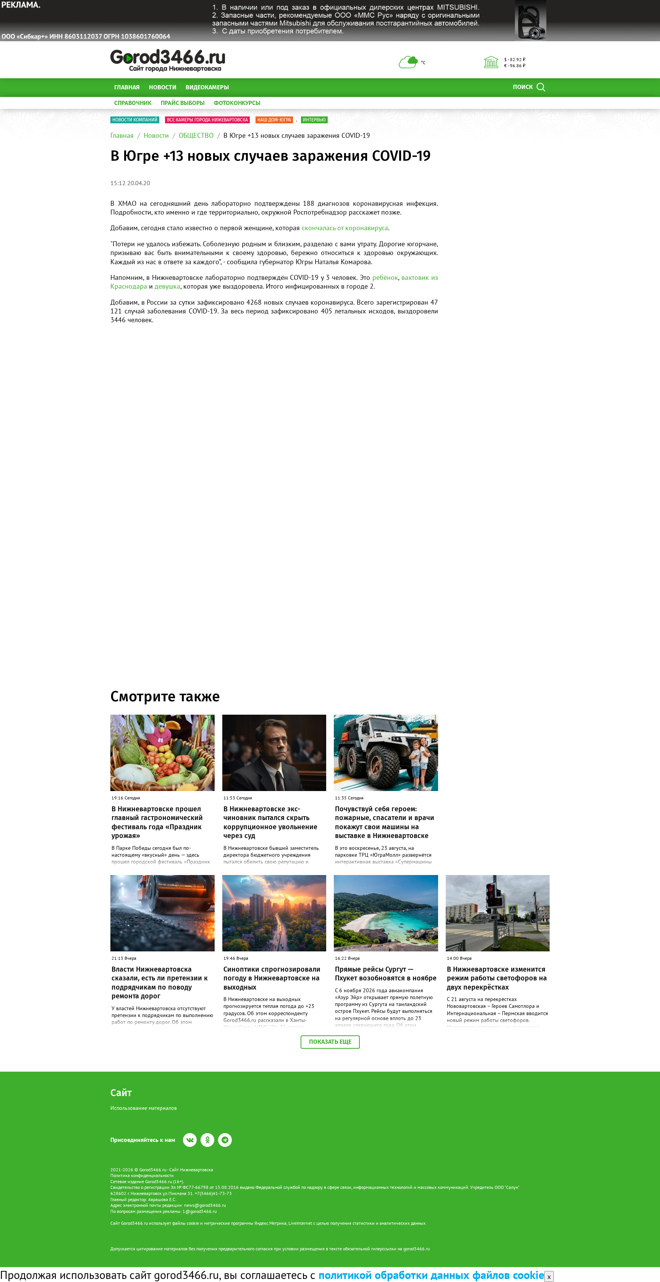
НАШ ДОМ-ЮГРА (274, 120)
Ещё (244, 87)
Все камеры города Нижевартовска (207, 120)
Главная (127, 87)
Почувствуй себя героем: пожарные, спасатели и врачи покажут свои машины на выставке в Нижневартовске (384, 822)
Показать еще (330, 1041)
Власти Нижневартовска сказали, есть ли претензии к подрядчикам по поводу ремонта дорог (160, 982)
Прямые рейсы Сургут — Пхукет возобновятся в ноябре (386, 973)
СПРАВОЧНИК (133, 103)
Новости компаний (134, 120)
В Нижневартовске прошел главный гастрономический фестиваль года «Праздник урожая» (157, 822)
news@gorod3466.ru (205, 1205)
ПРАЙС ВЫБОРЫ (183, 103)
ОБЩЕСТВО (196, 135)
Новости (162, 87)
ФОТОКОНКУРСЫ (237, 103)
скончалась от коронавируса (345, 227)
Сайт (121, 1093)
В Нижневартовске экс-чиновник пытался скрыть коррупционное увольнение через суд (270, 822)
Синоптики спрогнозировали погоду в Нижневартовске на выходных (271, 978)
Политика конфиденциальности (142, 1175)
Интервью (314, 120)
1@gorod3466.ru (200, 1211)
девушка (167, 286)
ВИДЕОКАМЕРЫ (207, 87)
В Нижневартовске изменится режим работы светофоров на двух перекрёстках (497, 978)
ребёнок (385, 277)
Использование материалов (143, 1107)
